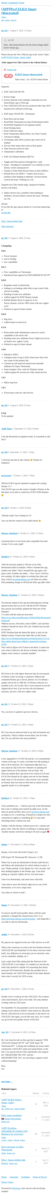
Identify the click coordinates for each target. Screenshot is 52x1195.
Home (4, 1177)
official (16, 1140)
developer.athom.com (21, 579)
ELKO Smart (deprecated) (29, 74)
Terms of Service (40, 1177)
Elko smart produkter (11, 1115)
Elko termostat (7, 226)
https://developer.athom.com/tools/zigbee (18, 919)
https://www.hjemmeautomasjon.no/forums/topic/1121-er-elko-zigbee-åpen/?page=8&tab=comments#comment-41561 (25, 641)
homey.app (11, 69)
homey (22, 1140)
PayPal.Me (6, 213)
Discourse (16, 1188)
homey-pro (9, 1109)
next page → (7, 1081)
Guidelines (25, 1177)
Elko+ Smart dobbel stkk (11, 221)
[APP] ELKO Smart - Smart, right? (16, 57)
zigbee (7, 20)
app (2, 20)
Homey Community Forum (12, 3)
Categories (13, 1177)
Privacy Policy (7, 1182)
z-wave (4, 1140)
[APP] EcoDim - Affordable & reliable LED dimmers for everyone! (14, 1131)
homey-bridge (19, 1109)
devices (13, 20)
